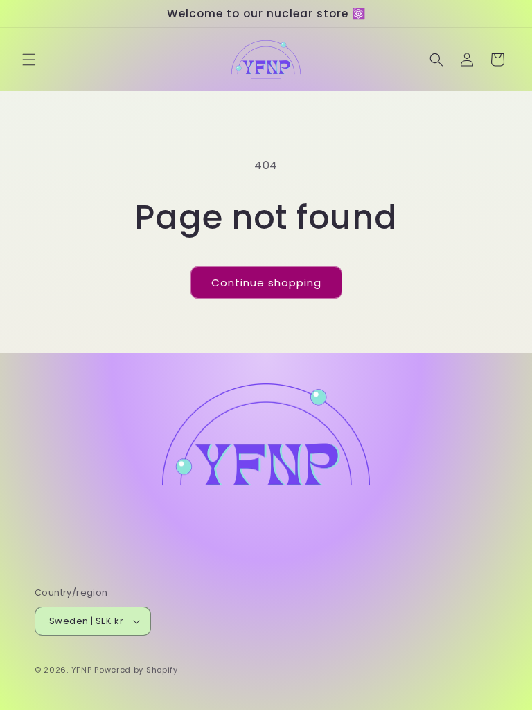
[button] (29, 59)
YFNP (81, 669)
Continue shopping (266, 282)
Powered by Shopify (136, 669)
